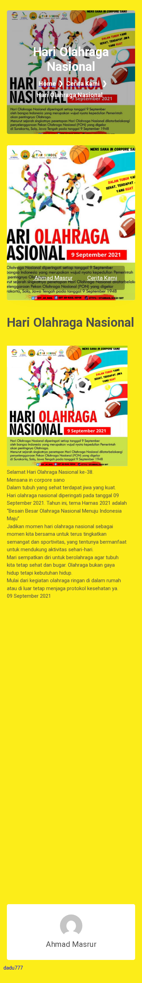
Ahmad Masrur (53, 277)
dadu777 (13, 968)
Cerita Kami (102, 277)
